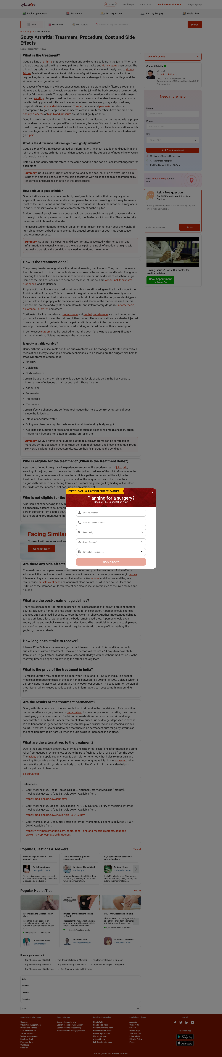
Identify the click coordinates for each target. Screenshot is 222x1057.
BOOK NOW (111, 561)
